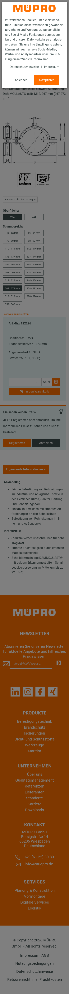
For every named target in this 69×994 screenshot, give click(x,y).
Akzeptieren (46, 80)
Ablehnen (21, 80)
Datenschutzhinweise (24, 67)
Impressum (51, 67)
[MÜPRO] (34, 8)
